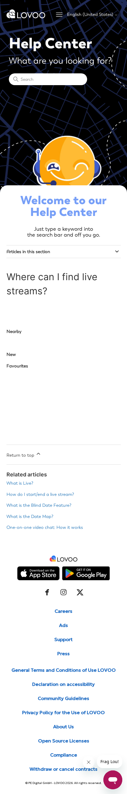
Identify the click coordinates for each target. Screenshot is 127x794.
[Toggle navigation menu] (59, 15)
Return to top (20, 455)
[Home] (25, 16)
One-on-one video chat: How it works (44, 527)
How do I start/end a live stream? (40, 494)
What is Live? (19, 483)
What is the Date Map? (29, 516)
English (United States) (90, 14)
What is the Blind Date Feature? (38, 505)
